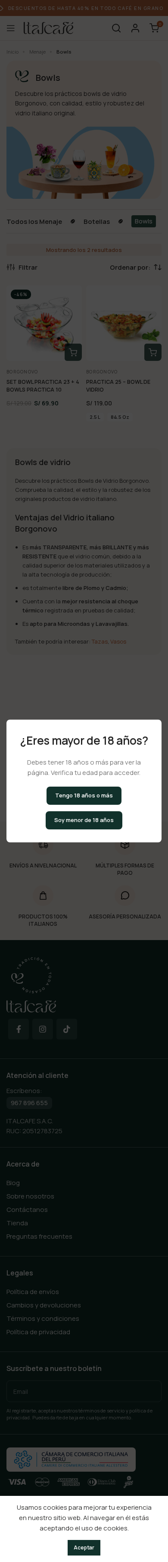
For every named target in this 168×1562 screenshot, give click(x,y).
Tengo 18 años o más (84, 795)
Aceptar (84, 1547)
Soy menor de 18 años (84, 820)
